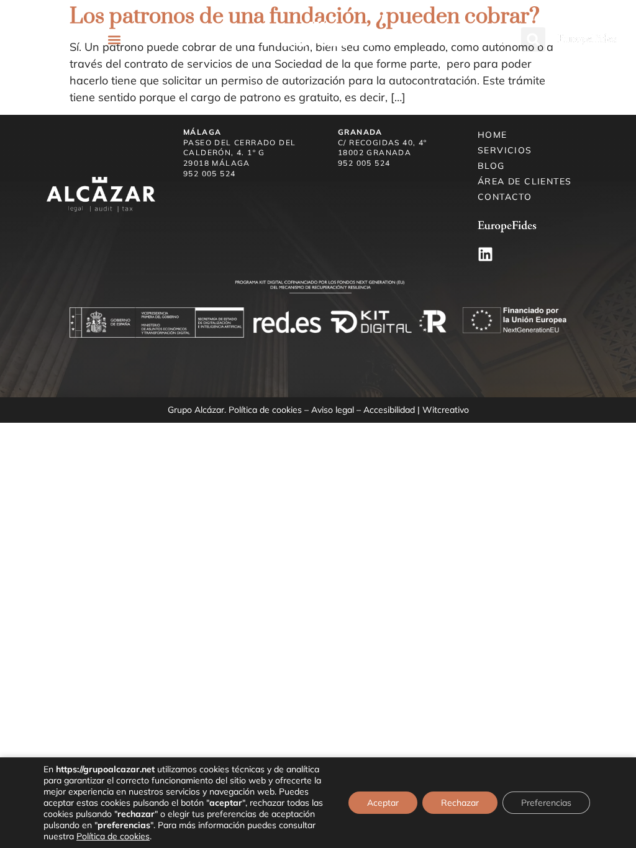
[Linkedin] (485, 254)
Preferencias (546, 802)
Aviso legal (332, 409)
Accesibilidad (389, 409)
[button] (115, 39)
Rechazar (460, 802)
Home (492, 134)
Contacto (505, 196)
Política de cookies (265, 409)
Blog (491, 165)
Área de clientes (524, 181)
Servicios (505, 150)
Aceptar (383, 802)
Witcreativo (445, 409)
